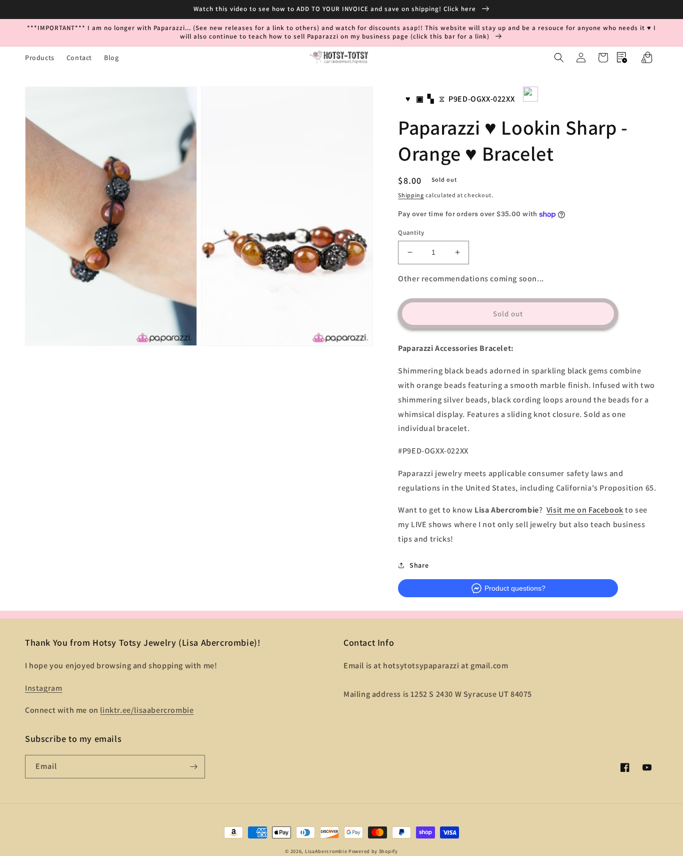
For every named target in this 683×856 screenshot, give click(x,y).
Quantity (411, 232)
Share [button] (419, 565)
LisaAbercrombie (326, 851)
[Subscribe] (193, 766)
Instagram (43, 688)
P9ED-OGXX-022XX (481, 99)
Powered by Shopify (373, 851)
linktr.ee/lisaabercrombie (147, 710)
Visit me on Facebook (585, 510)
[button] (559, 58)
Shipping (411, 195)
